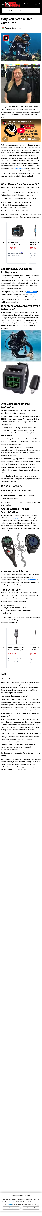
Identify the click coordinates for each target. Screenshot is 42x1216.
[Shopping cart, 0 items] (38, 3)
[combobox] (23, 10)
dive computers (20, 168)
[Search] (4, 10)
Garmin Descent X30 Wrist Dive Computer (14, 244)
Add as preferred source (13, 28)
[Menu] (3, 4)
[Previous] (3, 242)
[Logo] (13, 4)
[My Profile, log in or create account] (36, 3)
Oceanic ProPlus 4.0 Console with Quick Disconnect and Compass (16, 650)
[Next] (38, 242)
